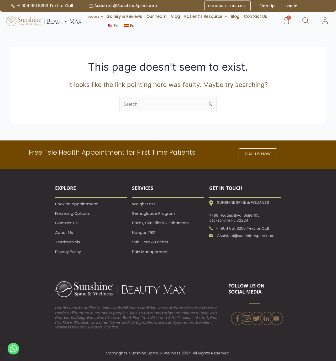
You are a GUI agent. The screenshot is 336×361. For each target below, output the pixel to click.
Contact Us (255, 16)
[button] (205, 16)
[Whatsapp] (13, 348)
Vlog (175, 16)
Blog (235, 16)
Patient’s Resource (203, 16)
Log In (291, 6)
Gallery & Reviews (124, 16)
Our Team (156, 16)
